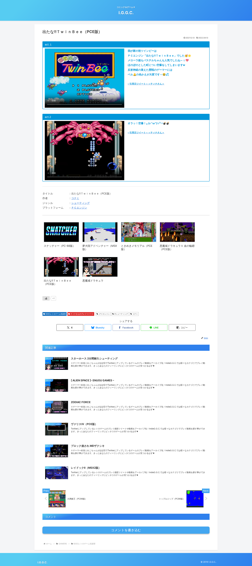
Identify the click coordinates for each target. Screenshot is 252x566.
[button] (182, 327)
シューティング (80, 203)
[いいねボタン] (46, 298)
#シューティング (121, 314)
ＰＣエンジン (79, 207)
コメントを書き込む (126, 530)
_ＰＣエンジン (104, 314)
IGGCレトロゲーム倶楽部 (56, 314)
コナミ (75, 198)
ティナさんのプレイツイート (82, 314)
